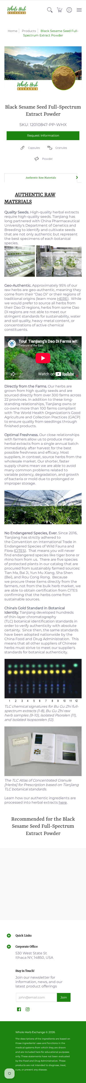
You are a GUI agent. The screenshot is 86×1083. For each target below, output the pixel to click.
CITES (20, 551)
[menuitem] (50, 10)
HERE (62, 299)
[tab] (40, 177)
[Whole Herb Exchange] (16, 10)
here (63, 802)
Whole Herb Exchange (30, 1032)
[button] (50, 10)
